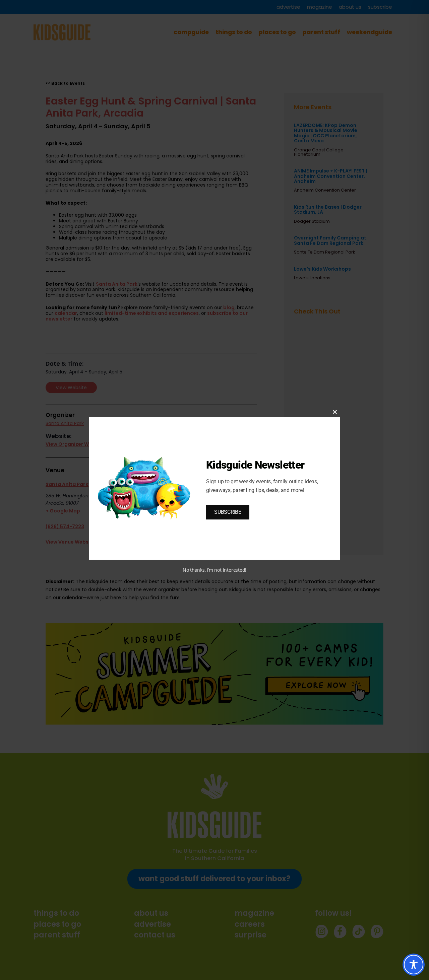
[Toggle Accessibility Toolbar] (413, 964)
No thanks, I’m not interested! (214, 570)
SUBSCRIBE (227, 512)
